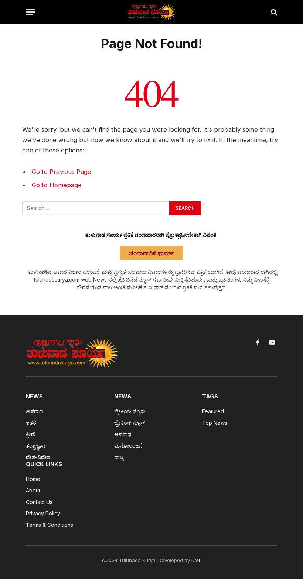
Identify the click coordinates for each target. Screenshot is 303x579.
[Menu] (30, 12)
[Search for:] (96, 208)
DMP (196, 560)
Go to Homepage (57, 185)
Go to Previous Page (61, 171)
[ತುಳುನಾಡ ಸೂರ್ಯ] (151, 12)
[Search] (273, 12)
